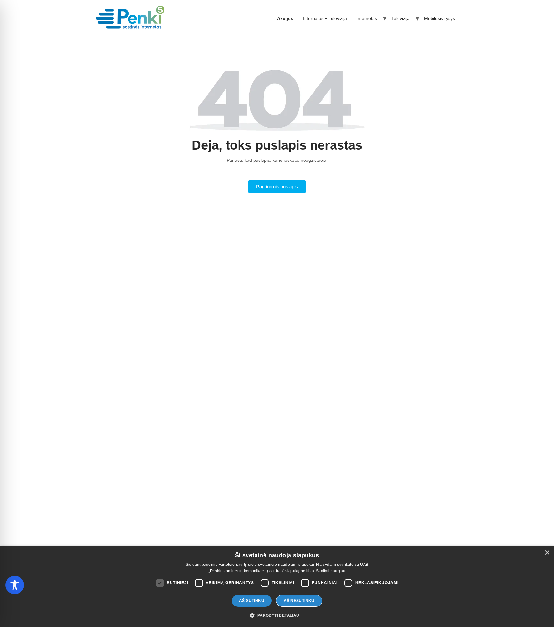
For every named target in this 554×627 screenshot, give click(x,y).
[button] (277, 615)
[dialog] (277, 586)
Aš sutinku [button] (251, 600)
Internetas (367, 18)
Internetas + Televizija (325, 18)
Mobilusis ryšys (439, 18)
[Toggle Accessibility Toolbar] (15, 585)
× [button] (546, 552)
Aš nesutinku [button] (299, 600)
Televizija (400, 18)
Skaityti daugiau (331, 571)
